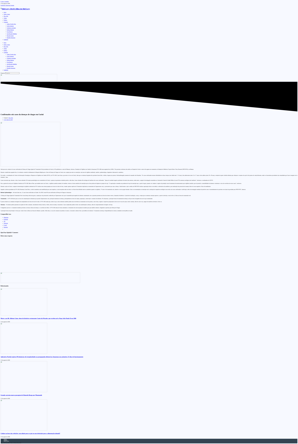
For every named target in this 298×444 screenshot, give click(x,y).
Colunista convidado (11, 28)
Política (5, 20)
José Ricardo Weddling (12, 33)
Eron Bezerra (10, 31)
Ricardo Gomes (10, 35)
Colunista (6, 22)
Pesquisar (3, 73)
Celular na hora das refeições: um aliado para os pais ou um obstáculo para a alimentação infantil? (30, 433)
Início (5, 12)
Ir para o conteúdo (5, 1)
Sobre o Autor (7, 14)
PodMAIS (6, 39)
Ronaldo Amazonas (11, 37)
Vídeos (5, 18)
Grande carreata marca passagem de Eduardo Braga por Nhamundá (21, 395)
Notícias (5, 439)
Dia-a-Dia (6, 16)
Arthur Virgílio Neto (11, 24)
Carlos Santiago (10, 26)
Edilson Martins (10, 29)
